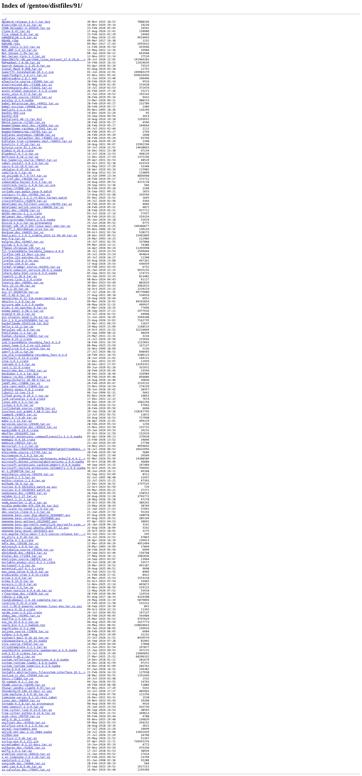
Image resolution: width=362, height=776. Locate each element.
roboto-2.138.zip (15, 596)
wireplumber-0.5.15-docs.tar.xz (27, 744)
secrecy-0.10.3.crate (18, 609)
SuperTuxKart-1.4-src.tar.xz (24, 75)
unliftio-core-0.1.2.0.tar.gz (25, 725)
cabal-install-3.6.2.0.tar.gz (25, 163)
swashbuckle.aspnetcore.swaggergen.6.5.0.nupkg (39, 650)
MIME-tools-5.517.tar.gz (21, 46)
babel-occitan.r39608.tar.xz (24, 106)
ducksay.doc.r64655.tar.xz (23, 232)
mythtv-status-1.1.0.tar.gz (23, 480)
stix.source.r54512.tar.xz (23, 643)
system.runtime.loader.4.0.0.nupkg (29, 662)
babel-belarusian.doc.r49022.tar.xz (30, 103)
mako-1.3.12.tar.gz (17, 420)
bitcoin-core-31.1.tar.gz (22, 147)
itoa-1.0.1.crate (15, 361)
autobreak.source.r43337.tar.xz (27, 97)
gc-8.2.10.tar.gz (15, 288)
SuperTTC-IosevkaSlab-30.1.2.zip (28, 72)
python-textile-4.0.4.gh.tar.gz (27, 590)
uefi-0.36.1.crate (16, 719)
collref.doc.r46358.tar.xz (23, 178)
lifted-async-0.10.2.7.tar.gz (25, 395)
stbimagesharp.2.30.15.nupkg (24, 640)
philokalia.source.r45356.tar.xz (28, 549)
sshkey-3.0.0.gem (15, 634)
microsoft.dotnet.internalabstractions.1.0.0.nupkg (43, 461)
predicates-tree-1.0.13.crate (25, 574)
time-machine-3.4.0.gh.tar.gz (25, 694)
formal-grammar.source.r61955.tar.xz (31, 266)
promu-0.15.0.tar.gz (18, 581)
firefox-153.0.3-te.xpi (20, 260)
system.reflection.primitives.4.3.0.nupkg (35, 659)
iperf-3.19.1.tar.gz (18, 351)
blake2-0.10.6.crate (18, 150)
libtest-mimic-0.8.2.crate (23, 389)
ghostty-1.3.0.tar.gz (18, 301)
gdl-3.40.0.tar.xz (16, 295)
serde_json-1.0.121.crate (22, 612)
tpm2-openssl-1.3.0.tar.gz (23, 706)
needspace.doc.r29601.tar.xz (24, 493)
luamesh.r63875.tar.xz (19, 414)
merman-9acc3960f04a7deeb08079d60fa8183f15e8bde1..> (43, 449)
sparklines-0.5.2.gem (18, 628)
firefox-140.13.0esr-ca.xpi (23, 254)
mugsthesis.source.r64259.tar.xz (28, 474)
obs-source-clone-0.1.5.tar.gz (26, 511)
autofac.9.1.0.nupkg (18, 100)
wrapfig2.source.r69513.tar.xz (26, 753)
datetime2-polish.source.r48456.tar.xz (33, 207)
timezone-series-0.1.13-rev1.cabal (29, 697)
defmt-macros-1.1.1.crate (22, 213)
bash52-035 (10, 116)
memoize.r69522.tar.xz (19, 442)
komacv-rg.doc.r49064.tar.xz (24, 376)
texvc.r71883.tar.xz (18, 678)
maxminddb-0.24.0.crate (20, 430)
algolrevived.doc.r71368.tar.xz (27, 84)
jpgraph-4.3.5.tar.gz (18, 364)
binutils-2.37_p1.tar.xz (21, 144)
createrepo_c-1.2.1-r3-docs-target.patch (34, 197)
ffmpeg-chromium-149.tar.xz (23, 248)
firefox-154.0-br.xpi (18, 263)
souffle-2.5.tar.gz (17, 618)
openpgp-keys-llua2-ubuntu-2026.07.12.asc (35, 527)
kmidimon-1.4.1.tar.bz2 (20, 373)
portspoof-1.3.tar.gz (18, 565)
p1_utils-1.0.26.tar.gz (20, 537)
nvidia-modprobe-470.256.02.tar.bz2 (30, 505)
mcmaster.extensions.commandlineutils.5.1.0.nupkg (42, 436)
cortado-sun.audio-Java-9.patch (27, 191)
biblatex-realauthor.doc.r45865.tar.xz (33, 138)
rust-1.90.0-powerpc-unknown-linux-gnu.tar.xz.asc (42, 606)
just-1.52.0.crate (16, 367)
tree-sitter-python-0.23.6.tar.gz (28, 713)
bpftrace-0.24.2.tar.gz (20, 156)
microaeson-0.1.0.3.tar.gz (23, 455)
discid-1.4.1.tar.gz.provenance (27, 222)
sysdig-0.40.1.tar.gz (18, 656)
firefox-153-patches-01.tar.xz (26, 257)
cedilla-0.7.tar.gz (17, 172)
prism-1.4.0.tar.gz (17, 577)
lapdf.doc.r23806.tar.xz (21, 383)
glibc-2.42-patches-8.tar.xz (24, 307)
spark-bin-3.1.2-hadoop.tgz (23, 625)
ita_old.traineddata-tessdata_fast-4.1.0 (34, 354)
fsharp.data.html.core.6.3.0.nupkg (29, 273)
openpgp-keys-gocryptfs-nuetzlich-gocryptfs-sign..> (43, 524)
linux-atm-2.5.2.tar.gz (20, 402)
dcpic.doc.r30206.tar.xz (21, 210)
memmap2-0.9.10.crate (18, 439)
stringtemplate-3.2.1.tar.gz (24, 647)
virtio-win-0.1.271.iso (20, 741)
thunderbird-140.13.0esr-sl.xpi (27, 691)
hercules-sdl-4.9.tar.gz (21, 329)
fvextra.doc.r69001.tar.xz (23, 282)
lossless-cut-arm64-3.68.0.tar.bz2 (29, 411)
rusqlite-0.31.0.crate (19, 603)
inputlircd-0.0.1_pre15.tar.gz (26, 348)
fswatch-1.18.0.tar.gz (19, 276)
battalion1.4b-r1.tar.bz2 (22, 119)
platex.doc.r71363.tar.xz (22, 555)
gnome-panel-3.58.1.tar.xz (23, 310)
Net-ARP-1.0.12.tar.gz (19, 50)
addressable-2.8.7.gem (19, 78)
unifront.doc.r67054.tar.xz (23, 722)
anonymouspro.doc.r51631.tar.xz (27, 87)
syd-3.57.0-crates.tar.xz (22, 653)
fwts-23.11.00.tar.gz (18, 285)
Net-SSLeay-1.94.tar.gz (20, 53)
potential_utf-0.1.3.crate (23, 568)
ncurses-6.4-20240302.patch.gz (26, 489)
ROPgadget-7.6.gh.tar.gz (21, 62)
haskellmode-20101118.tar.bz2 (25, 323)
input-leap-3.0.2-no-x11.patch (26, 345)
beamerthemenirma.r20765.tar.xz (27, 131)
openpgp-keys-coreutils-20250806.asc (31, 518)
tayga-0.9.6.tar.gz (17, 669)
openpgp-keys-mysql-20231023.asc (28, 530)
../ (4, 18)
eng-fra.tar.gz (13, 238)
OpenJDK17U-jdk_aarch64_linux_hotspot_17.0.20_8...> (43, 59)
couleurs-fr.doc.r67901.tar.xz (26, 194)
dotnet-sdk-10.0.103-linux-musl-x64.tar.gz (36, 226)
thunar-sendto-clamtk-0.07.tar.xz (28, 687)
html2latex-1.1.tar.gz (19, 332)
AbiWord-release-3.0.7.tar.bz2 (26, 21)
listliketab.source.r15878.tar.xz (28, 408)
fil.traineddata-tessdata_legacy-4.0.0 (33, 251)
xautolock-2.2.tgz (16, 760)
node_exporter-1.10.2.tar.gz (24, 502)
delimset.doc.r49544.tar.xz (23, 216)
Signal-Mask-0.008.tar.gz (22, 68)
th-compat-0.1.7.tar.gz (20, 681)
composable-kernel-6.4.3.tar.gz (27, 182)
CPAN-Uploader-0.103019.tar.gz (26, 28)
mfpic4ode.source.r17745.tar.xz (27, 452)
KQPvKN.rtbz (11, 43)
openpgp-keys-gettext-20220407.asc (29, 521)
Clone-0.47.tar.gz (16, 31)
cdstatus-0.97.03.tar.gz (21, 169)
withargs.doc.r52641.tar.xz (23, 747)
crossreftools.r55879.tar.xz (24, 200)
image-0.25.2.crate (17, 339)
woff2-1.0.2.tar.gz (17, 750)
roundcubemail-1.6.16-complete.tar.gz (32, 599)
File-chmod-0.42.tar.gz (20, 34)
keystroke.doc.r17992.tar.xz (24, 370)
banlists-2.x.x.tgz (17, 109)
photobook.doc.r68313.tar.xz (24, 552)
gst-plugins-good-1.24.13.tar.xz (28, 317)
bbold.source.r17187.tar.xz (23, 122)
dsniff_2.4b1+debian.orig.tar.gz (28, 229)
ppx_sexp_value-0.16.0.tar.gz (25, 571)
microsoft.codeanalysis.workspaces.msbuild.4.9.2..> (43, 458)
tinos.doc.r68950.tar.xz (21, 700)
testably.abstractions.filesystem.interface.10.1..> (43, 672)
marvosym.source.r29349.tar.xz (26, 424)
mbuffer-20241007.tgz (18, 433)
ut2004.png (10, 735)
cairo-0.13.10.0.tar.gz (20, 166)
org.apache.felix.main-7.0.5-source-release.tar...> (43, 533)
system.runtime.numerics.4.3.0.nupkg (31, 665)
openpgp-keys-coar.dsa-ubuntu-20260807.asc (36, 515)
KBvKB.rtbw (10, 40)
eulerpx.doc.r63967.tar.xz (23, 241)
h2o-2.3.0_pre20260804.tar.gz (25, 320)
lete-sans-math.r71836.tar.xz (25, 386)
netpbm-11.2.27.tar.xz (19, 496)
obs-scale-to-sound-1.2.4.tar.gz (28, 508)
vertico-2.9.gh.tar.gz (19, 738)
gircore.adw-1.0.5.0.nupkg (23, 304)
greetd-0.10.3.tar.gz (18, 314)
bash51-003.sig (13, 112)
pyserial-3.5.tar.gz (18, 587)
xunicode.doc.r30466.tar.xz (23, 763)
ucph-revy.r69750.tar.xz (21, 716)
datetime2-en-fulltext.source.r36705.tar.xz (37, 204)
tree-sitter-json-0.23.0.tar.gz (27, 709)
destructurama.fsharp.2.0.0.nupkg (28, 219)
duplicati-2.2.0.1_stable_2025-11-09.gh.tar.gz (39, 235)
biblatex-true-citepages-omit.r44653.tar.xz (37, 141)
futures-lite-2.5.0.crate (22, 279)
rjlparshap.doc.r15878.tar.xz (25, 593)
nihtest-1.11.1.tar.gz (19, 499)
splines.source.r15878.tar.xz (25, 631)
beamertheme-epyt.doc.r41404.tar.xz (30, 125)
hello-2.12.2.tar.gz (18, 326)
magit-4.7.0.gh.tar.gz (19, 417)
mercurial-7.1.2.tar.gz (20, 445)
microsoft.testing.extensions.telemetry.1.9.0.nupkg (43, 467)
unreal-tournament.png (19, 728)
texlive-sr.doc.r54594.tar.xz (25, 675)
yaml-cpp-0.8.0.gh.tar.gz (22, 766)
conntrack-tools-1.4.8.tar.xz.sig (28, 185)
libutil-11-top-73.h (18, 392)
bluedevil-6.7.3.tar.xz (20, 153)
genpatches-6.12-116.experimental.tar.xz (34, 298)
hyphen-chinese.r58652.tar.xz (25, 336)
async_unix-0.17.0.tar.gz (22, 94)
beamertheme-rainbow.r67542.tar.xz (29, 128)
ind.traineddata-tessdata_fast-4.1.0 (31, 342)
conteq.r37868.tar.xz (18, 188)
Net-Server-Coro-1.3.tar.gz (23, 56)
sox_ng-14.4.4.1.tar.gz (20, 621)
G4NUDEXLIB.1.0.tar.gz (19, 37)
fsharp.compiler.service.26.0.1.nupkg (32, 270)
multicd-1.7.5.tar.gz (18, 477)
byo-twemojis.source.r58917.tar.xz (29, 160)
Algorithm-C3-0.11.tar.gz (22, 24)
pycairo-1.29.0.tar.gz (19, 584)
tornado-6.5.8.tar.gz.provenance (28, 703)
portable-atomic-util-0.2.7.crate (28, 562)
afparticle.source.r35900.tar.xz (28, 81)
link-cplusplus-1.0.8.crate (23, 398)
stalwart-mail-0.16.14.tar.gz (25, 637)
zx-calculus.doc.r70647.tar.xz (26, 769)
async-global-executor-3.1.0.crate (29, 90)
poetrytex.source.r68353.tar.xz (27, 559)
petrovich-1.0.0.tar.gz (20, 546)
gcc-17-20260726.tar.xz (20, 292)
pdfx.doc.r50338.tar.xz (20, 543)
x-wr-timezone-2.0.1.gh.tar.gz (26, 757)
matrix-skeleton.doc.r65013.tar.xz (29, 427)
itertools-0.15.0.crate (20, 358)
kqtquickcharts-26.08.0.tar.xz (26, 380)
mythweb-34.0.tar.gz (18, 483)
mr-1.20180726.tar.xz (18, 471)
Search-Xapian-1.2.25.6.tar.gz (26, 65)
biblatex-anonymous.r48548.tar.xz (28, 134)
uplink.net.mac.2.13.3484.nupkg (27, 731)
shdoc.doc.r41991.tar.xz (21, 615)
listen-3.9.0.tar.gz (18, 405)
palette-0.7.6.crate (18, 540)
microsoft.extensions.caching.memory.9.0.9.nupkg (41, 464)
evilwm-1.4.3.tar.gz (18, 244)
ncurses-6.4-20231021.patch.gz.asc (29, 486)
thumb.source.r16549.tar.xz (23, 684)
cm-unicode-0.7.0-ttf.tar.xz (24, 175)
